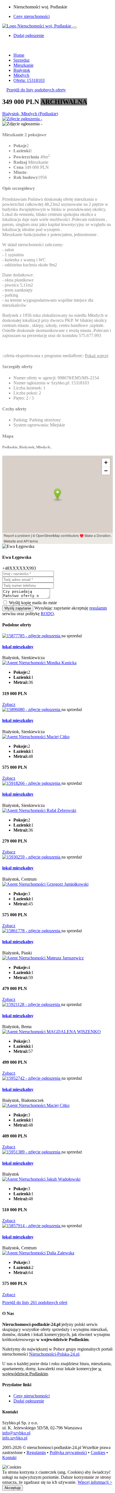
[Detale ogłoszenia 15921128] (31, 1004)
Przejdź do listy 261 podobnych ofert (34, 1302)
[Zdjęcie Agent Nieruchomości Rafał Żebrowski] (39, 810)
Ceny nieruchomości (31, 16)
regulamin (98, 608)
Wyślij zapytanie (17, 608)
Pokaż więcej (96, 355)
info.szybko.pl (14, 1438)
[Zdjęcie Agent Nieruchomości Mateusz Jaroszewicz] (43, 958)
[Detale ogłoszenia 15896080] (31, 709)
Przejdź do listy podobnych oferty (36, 89)
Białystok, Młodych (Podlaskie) (30, 113)
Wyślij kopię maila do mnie (33, 602)
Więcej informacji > (95, 1482)
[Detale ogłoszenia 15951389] (31, 1152)
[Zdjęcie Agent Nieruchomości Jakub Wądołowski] (41, 1179)
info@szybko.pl (16, 1432)
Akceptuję (12, 1488)
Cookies (98, 1452)
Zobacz (8, 704)
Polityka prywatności (68, 1452)
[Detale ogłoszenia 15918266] (31, 783)
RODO (47, 613)
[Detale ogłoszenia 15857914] (31, 1225)
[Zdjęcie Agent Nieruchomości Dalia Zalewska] (38, 1252)
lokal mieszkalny (17, 646)
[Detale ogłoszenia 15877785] (31, 635)
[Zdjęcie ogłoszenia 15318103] (22, 118)
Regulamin (36, 1452)
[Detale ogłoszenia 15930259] (31, 857)
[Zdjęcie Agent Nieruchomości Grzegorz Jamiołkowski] (45, 884)
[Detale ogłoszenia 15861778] (31, 930)
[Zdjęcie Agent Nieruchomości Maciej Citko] (36, 736)
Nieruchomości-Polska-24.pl (54, 1354)
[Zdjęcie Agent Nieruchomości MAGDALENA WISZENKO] (51, 1031)
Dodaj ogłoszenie (28, 1401)
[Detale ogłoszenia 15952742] (31, 1078)
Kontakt (9, 1457)
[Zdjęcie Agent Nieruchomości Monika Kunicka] (39, 662)
